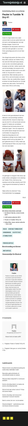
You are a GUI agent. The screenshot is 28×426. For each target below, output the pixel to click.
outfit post (17, 232)
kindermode (7, 232)
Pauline (14, 273)
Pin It (24, 197)
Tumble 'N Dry (8, 235)
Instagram (17, 193)
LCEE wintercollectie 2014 (12, 217)
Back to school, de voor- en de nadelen (12, 400)
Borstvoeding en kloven (11, 247)
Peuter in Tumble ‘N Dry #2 (13, 220)
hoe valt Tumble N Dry (15, 229)
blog (5, 229)
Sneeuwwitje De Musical (11, 254)
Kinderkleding (6, 11)
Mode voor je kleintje (17, 11)
